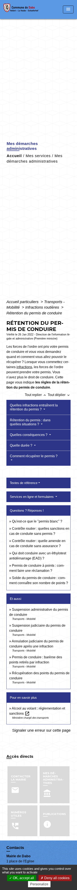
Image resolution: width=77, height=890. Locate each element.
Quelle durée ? (21, 445)
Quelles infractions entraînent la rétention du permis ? (34, 407)
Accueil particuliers (23, 302)
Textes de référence (23, 483)
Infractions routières (42, 307)
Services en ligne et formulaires (32, 496)
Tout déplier (59, 395)
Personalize (39, 884)
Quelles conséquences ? (29, 435)
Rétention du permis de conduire (34, 313)
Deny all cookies (56, 878)
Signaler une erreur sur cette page (41, 730)
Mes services (38, 156)
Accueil (14, 156)
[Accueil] (22, 9)
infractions (24, 367)
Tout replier (36, 395)
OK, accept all (23, 878)
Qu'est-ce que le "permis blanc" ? (37, 521)
